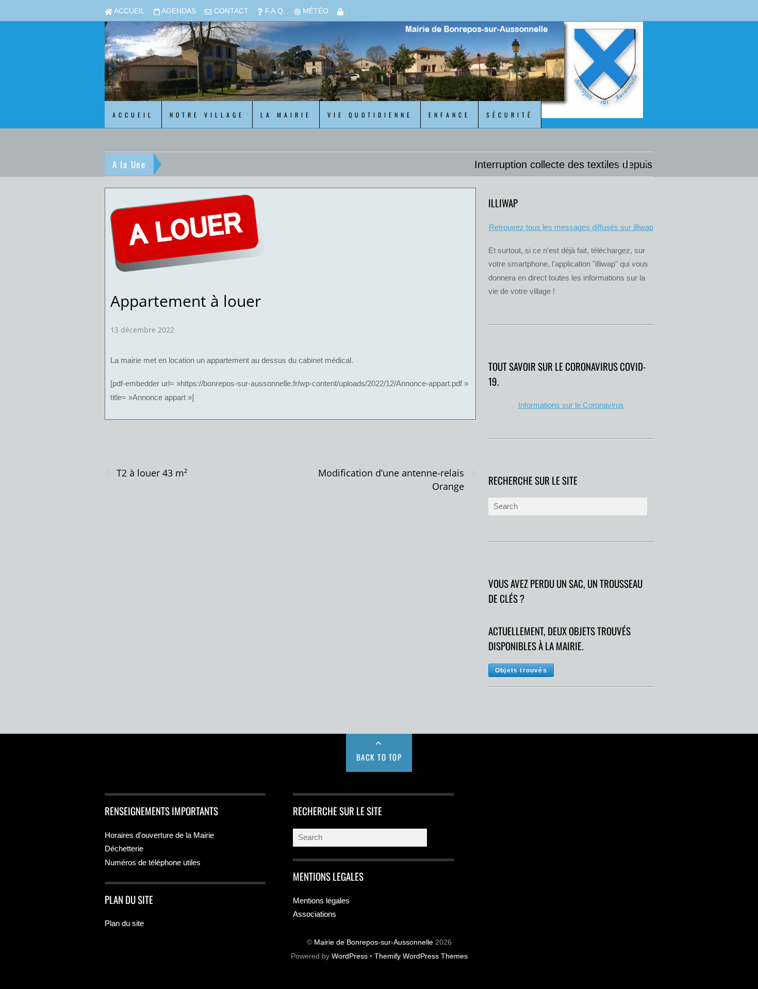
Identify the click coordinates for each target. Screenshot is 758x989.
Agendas (178, 11)
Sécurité (509, 114)
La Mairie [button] (285, 114)
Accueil (128, 11)
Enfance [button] (449, 114)
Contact (230, 11)
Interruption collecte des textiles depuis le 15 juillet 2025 (299, 164)
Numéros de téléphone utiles (153, 862)
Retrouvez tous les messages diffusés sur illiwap (571, 227)
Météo (314, 11)
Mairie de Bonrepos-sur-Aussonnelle (373, 942)
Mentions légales (321, 900)
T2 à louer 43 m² (146, 473)
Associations (314, 914)
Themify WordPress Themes (421, 956)
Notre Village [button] (207, 114)
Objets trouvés (521, 670)
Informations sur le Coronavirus (571, 405)
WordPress (350, 956)
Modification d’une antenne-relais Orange (396, 479)
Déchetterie (124, 848)
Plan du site (124, 923)
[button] (605, 163)
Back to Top (379, 757)
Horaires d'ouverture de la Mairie (159, 835)
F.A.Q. (274, 11)
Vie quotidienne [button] (370, 114)
